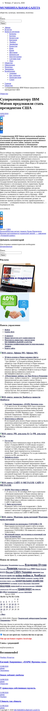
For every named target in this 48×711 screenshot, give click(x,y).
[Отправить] (24, 132)
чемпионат (13, 592)
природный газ (16, 586)
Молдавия (13, 52)
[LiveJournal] (24, 129)
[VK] (24, 121)
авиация (36, 572)
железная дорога (5, 581)
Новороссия (14, 55)
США (8, 229)
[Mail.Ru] (24, 126)
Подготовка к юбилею (14, 419)
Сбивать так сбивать (10, 701)
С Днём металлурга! (13, 504)
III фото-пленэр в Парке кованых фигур (21, 357)
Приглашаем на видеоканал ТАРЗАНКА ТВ (23, 524)
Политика (9, 67)
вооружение (5, 578)
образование (27, 583)
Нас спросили (14, 75)
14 (13, 604)
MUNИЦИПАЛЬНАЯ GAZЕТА (20, 7)
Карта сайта (10, 348)
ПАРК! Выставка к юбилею (16, 490)
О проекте (9, 336)
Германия (3, 569)
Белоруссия (13, 38)
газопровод (29, 578)
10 (1, 604)
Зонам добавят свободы (12, 675)
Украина (26, 571)
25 (4, 609)
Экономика (9, 69)
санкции (38, 586)
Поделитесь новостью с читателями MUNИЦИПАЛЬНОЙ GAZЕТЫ (20, 341)
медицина (14, 583)
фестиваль (36, 589)
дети (41, 578)
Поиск (2, 19)
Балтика (12, 36)
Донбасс (12, 42)
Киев (11, 48)
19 (7, 607)
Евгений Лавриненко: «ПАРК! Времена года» (24, 404)
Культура (8, 30)
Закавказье (13, 44)
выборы (13, 578)
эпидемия (28, 592)
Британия (13, 40)
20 (10, 607)
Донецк (12, 568)
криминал (5, 583)
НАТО (2, 572)
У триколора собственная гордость (18, 688)
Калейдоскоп (10, 71)
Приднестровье (15, 57)
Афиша (7, 27)
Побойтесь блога (12, 457)
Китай (28, 569)
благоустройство (7, 575)
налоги (20, 583)
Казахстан (13, 46)
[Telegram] (24, 118)
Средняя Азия (14, 59)
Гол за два (9, 441)
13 (10, 604)
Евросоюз (22, 569)
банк (42, 572)
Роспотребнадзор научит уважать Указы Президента (21, 231)
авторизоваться (6, 246)
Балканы (12, 34)
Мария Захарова (41, 569)
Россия (9, 572)
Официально (10, 65)
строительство (4, 589)
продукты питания (29, 586)
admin (2, 116)
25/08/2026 (4, 666)
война (19, 575)
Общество (9, 63)
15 (15, 604)
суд (10, 589)
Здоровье (13, 73)
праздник (5, 586)
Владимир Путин (36, 564)
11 (4, 604)
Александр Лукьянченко (9, 565)
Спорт (11, 80)
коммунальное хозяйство (29, 580)
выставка (21, 578)
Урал (11, 61)
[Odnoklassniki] (24, 123)
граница (36, 578)
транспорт (25, 589)
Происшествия (15, 77)
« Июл (2, 614)
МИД (33, 569)
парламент (35, 583)
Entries (9, 332)
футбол (3, 592)
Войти (7, 330)
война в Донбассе (34, 575)
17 (1, 607)
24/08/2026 (4, 679)
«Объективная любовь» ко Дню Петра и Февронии (26, 376)
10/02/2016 (4, 114)
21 (13, 607)
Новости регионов (12, 32)
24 (1, 609)
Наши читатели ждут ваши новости (20, 338)
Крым (11, 50)
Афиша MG (32, 353)
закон (13, 581)
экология (21, 592)
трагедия (14, 589)
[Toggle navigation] (1, 17)
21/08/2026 (4, 693)
